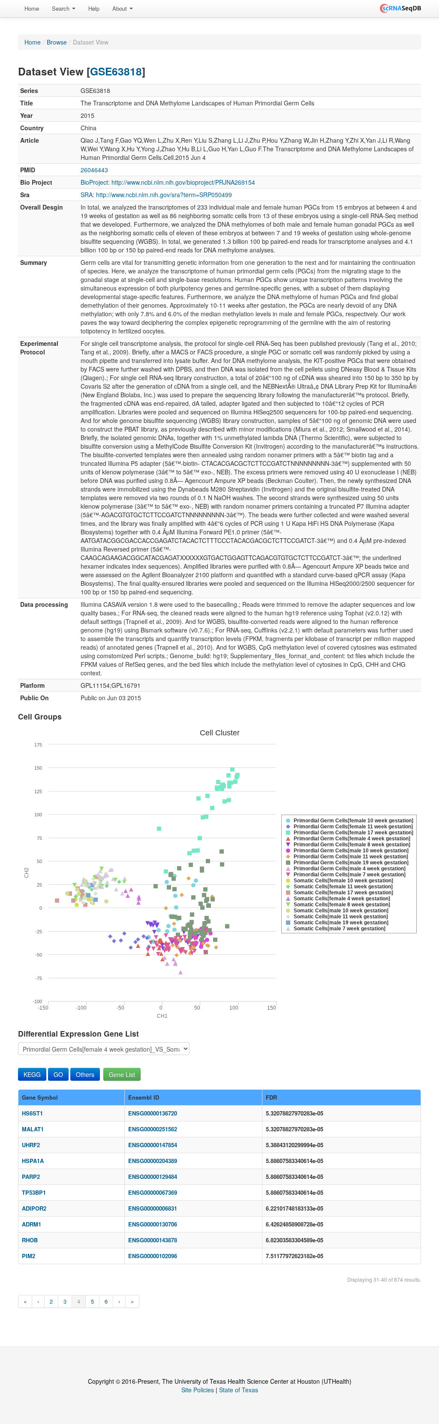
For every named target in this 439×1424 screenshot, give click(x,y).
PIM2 (28, 1256)
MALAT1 (33, 1129)
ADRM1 (31, 1224)
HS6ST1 (32, 1113)
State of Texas (238, 1389)
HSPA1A (33, 1161)
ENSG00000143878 (152, 1240)
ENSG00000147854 (152, 1145)
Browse (57, 42)
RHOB (30, 1240)
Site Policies (197, 1389)
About (120, 8)
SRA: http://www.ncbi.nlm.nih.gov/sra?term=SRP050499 (156, 194)
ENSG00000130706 (152, 1224)
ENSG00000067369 (152, 1192)
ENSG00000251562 (152, 1129)
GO (58, 1074)
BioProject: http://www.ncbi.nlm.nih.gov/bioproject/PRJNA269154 (168, 182)
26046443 (94, 169)
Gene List (122, 1074)
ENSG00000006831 (152, 1208)
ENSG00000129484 (152, 1176)
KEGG (32, 1074)
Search (61, 8)
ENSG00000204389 (152, 1161)
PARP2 (31, 1176)
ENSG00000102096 (152, 1256)
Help (93, 8)
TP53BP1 (34, 1192)
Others (85, 1074)
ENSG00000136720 (152, 1113)
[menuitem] (31, 8)
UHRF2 (31, 1145)
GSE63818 (116, 71)
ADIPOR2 (34, 1208)
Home (31, 8)
